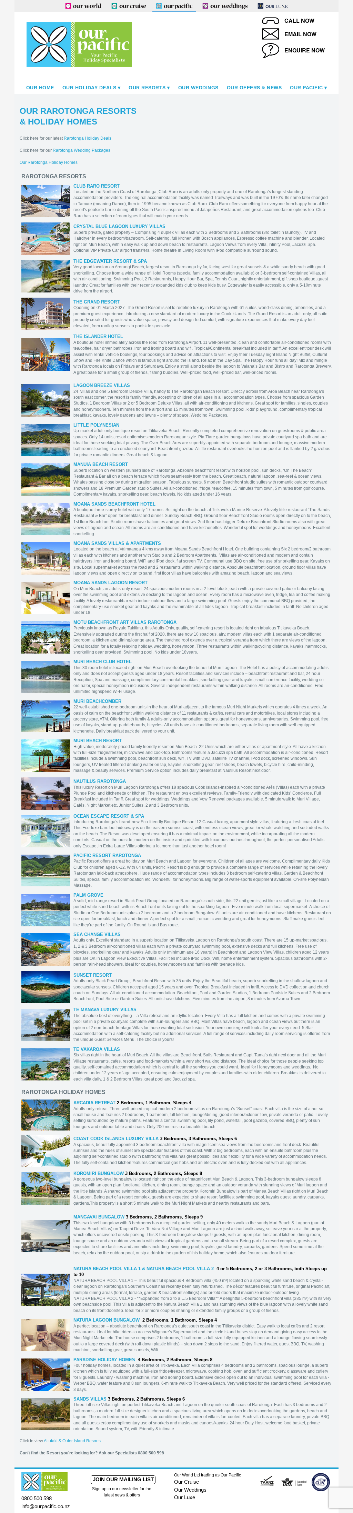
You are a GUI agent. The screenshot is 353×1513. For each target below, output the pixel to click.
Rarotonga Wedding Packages (81, 150)
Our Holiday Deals (89, 87)
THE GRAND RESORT (96, 302)
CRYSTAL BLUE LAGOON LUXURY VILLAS (119, 226)
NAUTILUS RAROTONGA (99, 781)
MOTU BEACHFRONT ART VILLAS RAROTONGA (124, 622)
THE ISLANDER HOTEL (98, 336)
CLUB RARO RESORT (96, 186)
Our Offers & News (254, 87)
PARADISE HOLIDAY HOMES (104, 1359)
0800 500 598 (36, 1498)
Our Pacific (306, 87)
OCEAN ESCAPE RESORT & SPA (108, 816)
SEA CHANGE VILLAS (97, 934)
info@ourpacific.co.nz (45, 1506)
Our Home (40, 87)
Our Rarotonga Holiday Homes (49, 162)
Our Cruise (186, 1482)
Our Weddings (198, 87)
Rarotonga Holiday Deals (87, 138)
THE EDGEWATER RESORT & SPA (110, 261)
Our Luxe (184, 1497)
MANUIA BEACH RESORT (100, 464)
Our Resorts (147, 87)
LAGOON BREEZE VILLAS (101, 385)
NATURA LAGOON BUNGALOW (106, 1320)
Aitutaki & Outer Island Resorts (72, 1441)
